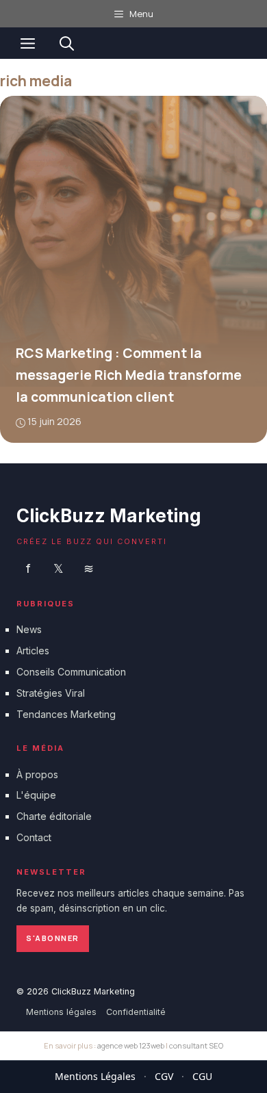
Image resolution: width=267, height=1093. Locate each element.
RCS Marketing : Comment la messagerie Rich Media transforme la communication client (129, 375)
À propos (37, 774)
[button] (66, 43)
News (29, 629)
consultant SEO (196, 1045)
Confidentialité (136, 1012)
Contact (33, 837)
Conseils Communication (71, 672)
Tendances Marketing (66, 714)
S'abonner (52, 938)
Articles (32, 650)
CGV (164, 1076)
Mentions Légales (95, 1076)
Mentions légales (61, 1012)
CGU (202, 1076)
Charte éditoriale (54, 816)
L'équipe (36, 795)
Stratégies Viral (50, 693)
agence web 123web (130, 1045)
